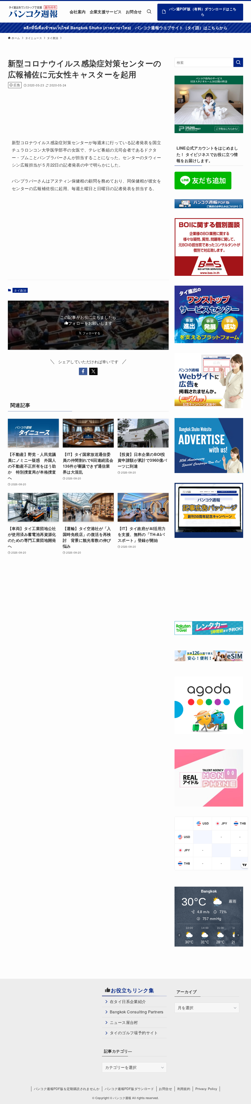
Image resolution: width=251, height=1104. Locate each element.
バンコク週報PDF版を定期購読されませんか (67, 1088)
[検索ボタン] (149, 11)
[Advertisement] (97, 107)
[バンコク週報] (33, 11)
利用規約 (183, 1088)
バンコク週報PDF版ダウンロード (129, 1088)
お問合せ (165, 1088)
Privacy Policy (206, 1088)
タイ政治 (20, 290)
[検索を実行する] (238, 62)
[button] (83, 371)
